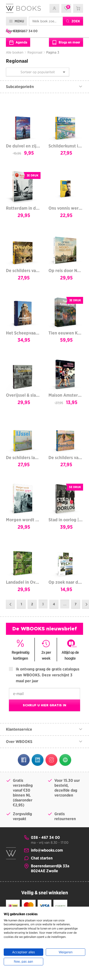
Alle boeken (14, 52)
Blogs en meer (69, 42)
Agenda (21, 42)
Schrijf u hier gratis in (44, 705)
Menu (19, 21)
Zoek (75, 21)
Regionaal (34, 52)
